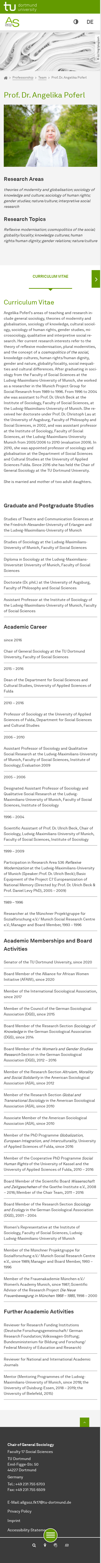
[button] (96, 279)
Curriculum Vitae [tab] (50, 276)
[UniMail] (66, 1545)
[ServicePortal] (55, 1545)
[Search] (34, 1545)
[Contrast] (76, 22)
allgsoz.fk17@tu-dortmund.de (45, 1502)
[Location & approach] (45, 1545)
